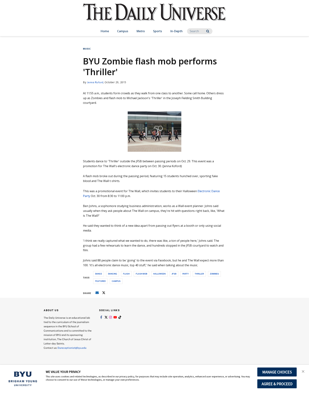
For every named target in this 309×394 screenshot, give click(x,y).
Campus (122, 31)
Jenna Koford (95, 82)
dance (98, 274)
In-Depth (176, 31)
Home (104, 31)
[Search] (208, 31)
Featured (100, 281)
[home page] (154, 16)
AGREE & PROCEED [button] (277, 383)
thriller (199, 274)
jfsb (174, 274)
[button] (303, 371)
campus (116, 281)
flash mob (141, 274)
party (185, 274)
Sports (157, 31)
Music (87, 48)
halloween (159, 274)
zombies (214, 274)
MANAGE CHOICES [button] (277, 371)
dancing (112, 274)
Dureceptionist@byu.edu (72, 347)
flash (126, 274)
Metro (140, 31)
